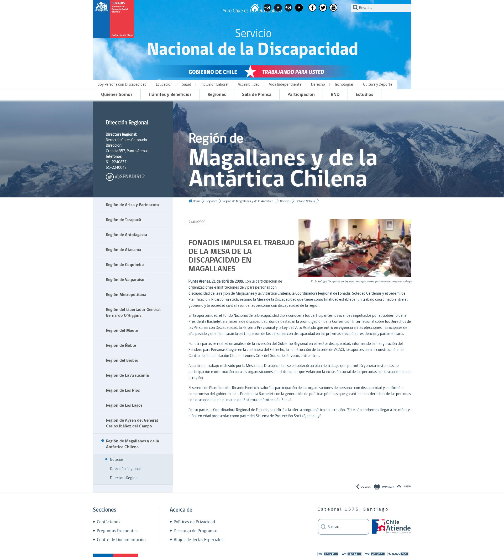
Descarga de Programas (196, 531)
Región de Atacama (123, 250)
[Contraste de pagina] (299, 8)
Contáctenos (108, 522)
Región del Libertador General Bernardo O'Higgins (133, 312)
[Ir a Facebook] (312, 8)
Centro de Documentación (121, 540)
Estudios (364, 94)
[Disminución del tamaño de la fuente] (268, 8)
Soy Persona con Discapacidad (122, 84)
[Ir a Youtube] (333, 8)
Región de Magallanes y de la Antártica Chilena (132, 444)
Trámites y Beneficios (170, 94)
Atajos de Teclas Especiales (198, 540)
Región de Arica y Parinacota (132, 205)
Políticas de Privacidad (194, 522)
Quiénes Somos (117, 94)
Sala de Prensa (256, 94)
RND (335, 94)
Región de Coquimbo (125, 265)
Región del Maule (122, 330)
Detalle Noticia (305, 201)
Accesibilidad (249, 84)
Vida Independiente (285, 84)
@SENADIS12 (130, 176)
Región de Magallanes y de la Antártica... (249, 201)
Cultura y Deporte (377, 84)
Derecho (318, 84)
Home (197, 201)
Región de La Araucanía (127, 375)
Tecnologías (344, 84)
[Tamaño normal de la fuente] (278, 8)
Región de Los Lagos (124, 405)
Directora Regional (125, 478)
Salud (186, 84)
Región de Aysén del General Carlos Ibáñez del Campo (132, 423)
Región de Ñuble (121, 345)
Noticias (116, 459)
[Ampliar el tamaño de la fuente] (289, 8)
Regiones (217, 94)
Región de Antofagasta (126, 235)
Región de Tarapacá (123, 220)
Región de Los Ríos (123, 390)
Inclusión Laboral (214, 84)
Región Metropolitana (126, 295)
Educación (164, 84)
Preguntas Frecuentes (117, 531)
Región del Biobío (122, 360)
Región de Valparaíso (125, 280)
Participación (301, 94)
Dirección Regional (125, 469)
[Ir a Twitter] (323, 8)
